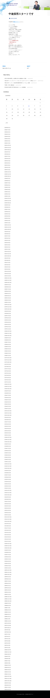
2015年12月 (6, 410)
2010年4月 (6, 561)
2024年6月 (6, 185)
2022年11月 (6, 227)
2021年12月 (6, 251)
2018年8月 (6, 340)
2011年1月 (6, 541)
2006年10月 (6, 654)
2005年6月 (6, 689)
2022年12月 (6, 224)
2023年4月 (6, 216)
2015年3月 (6, 430)
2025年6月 (6, 158)
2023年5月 (6, 213)
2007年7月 (6, 634)
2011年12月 (6, 517)
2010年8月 (6, 552)
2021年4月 (6, 269)
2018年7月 (6, 342)
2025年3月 (6, 165)
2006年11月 (6, 652)
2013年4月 (6, 481)
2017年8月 (6, 366)
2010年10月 (6, 547)
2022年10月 (6, 229)
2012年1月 (6, 514)
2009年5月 (6, 585)
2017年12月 (6, 357)
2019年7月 (6, 315)
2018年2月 (6, 353)
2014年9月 (6, 444)
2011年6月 (6, 530)
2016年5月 (6, 399)
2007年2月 (6, 645)
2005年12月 (6, 676)
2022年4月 (6, 242)
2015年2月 (6, 432)
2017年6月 (6, 371)
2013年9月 (6, 470)
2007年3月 (6, 643)
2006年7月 (6, 660)
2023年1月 (6, 222)
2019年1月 (6, 328)
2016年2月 (6, 406)
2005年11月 (6, 678)
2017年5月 (6, 373)
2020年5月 (6, 293)
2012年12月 (6, 490)
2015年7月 (6, 421)
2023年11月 (6, 200)
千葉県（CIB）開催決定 (9, 85)
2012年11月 (6, 492)
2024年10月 (6, 176)
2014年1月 (6, 461)
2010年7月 (6, 554)
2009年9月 (6, 576)
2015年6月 (6, 424)
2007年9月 (6, 629)
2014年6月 (6, 450)
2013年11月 (6, 466)
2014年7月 (6, 448)
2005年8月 (6, 685)
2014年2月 (6, 459)
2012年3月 (6, 510)
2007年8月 (6, 632)
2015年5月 (6, 426)
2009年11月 (6, 572)
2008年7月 (6, 607)
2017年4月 (6, 375)
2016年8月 (6, 393)
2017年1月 (6, 382)
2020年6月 (6, 291)
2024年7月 (6, 182)
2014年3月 (6, 457)
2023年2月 (6, 220)
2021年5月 (6, 266)
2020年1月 (6, 302)
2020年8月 (6, 286)
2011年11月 (6, 519)
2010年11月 (6, 545)
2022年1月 (6, 249)
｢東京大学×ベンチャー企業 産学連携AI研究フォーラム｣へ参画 (17, 82)
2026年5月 (6, 134)
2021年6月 (6, 264)
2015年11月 (6, 413)
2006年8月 (6, 658)
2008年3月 (6, 616)
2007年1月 (6, 647)
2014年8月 (6, 446)
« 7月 (6, 122)
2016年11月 (6, 386)
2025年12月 (6, 145)
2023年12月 (6, 198)
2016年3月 (6, 404)
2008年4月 (6, 614)
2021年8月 (6, 260)
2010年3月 (6, 563)
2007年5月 (6, 638)
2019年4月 (6, 322)
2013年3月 (6, 483)
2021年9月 (6, 258)
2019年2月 (6, 326)
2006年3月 (6, 669)
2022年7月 (6, 236)
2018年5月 (6, 346)
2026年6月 (6, 132)
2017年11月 (6, 359)
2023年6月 (6, 211)
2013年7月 (6, 475)
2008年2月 (6, 618)
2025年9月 (6, 151)
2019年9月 (6, 311)
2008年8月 (6, 605)
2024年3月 (6, 191)
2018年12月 (6, 331)
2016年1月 (6, 408)
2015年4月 (6, 428)
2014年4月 (6, 455)
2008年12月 (6, 596)
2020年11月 (6, 280)
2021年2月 (6, 273)
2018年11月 (6, 333)
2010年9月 (6, 550)
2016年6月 (6, 397)
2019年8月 (6, 313)
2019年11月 (6, 306)
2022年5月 (6, 240)
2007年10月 (6, 627)
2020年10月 (6, 282)
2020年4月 (6, 295)
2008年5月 (6, 612)
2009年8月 (6, 578)
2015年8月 (6, 419)
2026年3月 (6, 138)
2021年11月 (6, 253)
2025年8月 (6, 154)
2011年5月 (6, 532)
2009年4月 (6, 587)
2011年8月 (6, 525)
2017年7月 (6, 368)
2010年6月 (6, 556)
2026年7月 (6, 129)
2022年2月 (6, 247)
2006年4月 (6, 667)
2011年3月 (6, 536)
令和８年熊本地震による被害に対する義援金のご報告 (15, 78)
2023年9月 (6, 205)
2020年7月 (6, 289)
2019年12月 (6, 304)
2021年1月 (6, 275)
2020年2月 (6, 300)
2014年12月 (6, 437)
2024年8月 (6, 180)
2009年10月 (6, 574)
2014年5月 (6, 452)
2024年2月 (6, 194)
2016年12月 (6, 384)
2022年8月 (6, 233)
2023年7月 (6, 209)
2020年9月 (6, 284)
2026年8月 (6, 127)
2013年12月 (6, 463)
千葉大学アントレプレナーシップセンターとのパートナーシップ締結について (20, 80)
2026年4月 (6, 136)
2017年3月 (6, 377)
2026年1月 (6, 143)
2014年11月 (6, 439)
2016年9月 (6, 390)
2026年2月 (6, 140)
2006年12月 (6, 649)
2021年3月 (6, 271)
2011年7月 (6, 528)
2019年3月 (6, 324)
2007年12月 (6, 623)
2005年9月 (6, 683)
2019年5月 (6, 320)
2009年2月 (6, 592)
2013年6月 (6, 477)
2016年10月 (6, 388)
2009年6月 (6, 583)
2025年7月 (6, 156)
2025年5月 (6, 160)
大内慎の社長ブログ (29, 694)
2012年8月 (6, 499)
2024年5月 (6, 187)
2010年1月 (6, 567)
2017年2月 (6, 379)
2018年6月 (6, 344)
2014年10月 (6, 441)
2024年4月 (6, 189)
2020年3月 (6, 297)
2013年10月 (6, 468)
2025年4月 (6, 163)
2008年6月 (6, 609)
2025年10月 (6, 149)
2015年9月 (6, 417)
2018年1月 (6, 355)
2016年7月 (6, 395)
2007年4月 (6, 640)
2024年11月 (6, 174)
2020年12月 (6, 278)
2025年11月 (6, 147)
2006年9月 (6, 656)
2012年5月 (6, 505)
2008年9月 (6, 603)
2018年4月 (6, 348)
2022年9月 (6, 231)
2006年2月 (6, 671)
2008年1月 (6, 621)
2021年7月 (6, 262)
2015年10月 (6, 415)
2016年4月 (6, 402)
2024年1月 (6, 196)
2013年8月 (6, 472)
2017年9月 (6, 364)
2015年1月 (6, 435)
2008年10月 (6, 601)
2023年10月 (6, 202)
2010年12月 (6, 543)
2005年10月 (6, 680)
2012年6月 (6, 503)
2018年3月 (6, 351)
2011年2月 (6, 539)
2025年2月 (6, 167)
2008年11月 (6, 598)
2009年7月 (6, 581)
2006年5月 (6, 665)
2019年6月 (6, 317)
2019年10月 (6, 309)
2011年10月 (6, 521)
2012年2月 (6, 512)
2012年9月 (6, 497)
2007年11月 (6, 625)
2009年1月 (6, 594)
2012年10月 (6, 494)
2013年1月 (6, 488)
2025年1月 (6, 169)
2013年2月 (6, 486)
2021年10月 (6, 255)
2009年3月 (6, 590)
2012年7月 (6, 501)
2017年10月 (6, 362)
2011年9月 (6, 523)
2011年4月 (6, 534)
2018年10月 (6, 335)
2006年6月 (6, 663)
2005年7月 (6, 687)
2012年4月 (6, 508)
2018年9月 (6, 337)
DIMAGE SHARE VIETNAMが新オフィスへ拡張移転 (15, 87)
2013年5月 (6, 479)
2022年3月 (6, 244)
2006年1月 (6, 674)
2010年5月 (6, 559)
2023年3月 (6, 218)
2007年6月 (6, 636)
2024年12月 (6, 171)
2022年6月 (6, 238)
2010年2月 (6, 565)
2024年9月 (6, 178)
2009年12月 (6, 570)
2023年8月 (6, 207)
